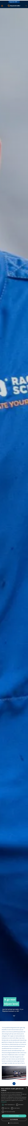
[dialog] (14, 1106)
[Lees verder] (14, 1083)
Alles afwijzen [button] (14, 1119)
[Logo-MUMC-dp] (14, 6)
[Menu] (2, 6)
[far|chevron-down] (14, 1016)
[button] (14, 2)
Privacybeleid (4, 1102)
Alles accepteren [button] (14, 1116)
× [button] (26, 1087)
